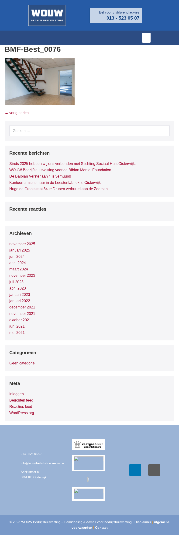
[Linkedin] (135, 470)
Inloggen (16, 394)
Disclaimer (142, 522)
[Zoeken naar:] (89, 131)
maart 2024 (18, 269)
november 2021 (22, 314)
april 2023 (17, 288)
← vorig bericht (17, 113)
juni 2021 (17, 326)
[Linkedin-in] (173, 37)
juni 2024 (17, 257)
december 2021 (22, 307)
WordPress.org (21, 413)
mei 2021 (17, 333)
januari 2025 (19, 250)
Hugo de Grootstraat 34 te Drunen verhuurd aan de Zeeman (58, 189)
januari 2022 (19, 301)
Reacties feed (20, 407)
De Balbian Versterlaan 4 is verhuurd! (40, 176)
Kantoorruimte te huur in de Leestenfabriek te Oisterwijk (55, 183)
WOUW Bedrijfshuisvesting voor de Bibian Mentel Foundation (60, 170)
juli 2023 (16, 282)
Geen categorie (22, 363)
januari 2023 (19, 295)
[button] (146, 38)
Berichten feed (21, 400)
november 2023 (22, 275)
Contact (101, 527)
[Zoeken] (163, 131)
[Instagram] (154, 470)
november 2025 (22, 244)
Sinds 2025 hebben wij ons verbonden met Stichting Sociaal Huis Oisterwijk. (72, 164)
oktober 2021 (20, 320)
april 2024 (17, 263)
